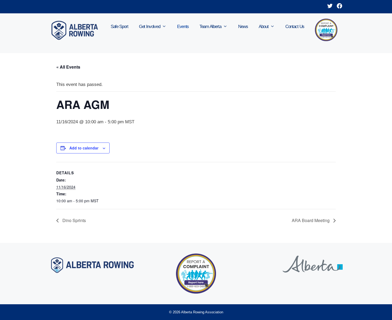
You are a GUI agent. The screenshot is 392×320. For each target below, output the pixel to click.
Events (183, 26)
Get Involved (149, 26)
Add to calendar (83, 148)
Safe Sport (119, 26)
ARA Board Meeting (311, 220)
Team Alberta (210, 26)
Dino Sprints (73, 220)
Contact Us (294, 26)
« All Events (68, 67)
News (243, 26)
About (264, 26)
